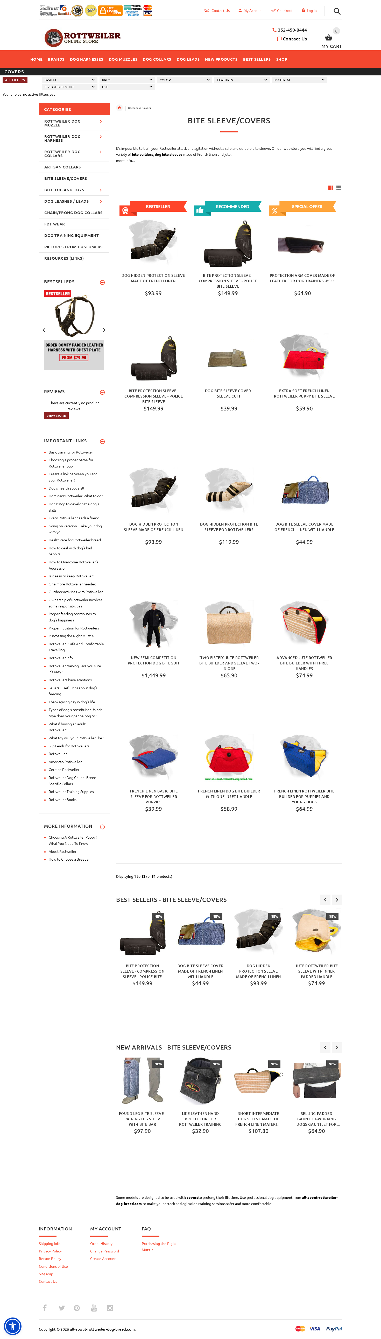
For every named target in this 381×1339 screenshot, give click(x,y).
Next (104, 329)
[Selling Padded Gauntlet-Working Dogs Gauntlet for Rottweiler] (316, 1080)
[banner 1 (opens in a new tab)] (74, 329)
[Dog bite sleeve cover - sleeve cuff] (229, 358)
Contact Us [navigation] (220, 10)
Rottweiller (58, 753)
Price (106, 80)
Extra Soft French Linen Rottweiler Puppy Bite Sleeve (304, 393)
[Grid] (330, 188)
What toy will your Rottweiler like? (76, 737)
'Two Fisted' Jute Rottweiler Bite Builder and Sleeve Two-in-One (229, 662)
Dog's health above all (66, 488)
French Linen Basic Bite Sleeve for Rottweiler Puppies (154, 796)
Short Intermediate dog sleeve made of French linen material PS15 (258, 1118)
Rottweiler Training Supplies (71, 791)
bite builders (142, 154)
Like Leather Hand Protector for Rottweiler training (200, 1118)
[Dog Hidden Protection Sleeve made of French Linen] (154, 491)
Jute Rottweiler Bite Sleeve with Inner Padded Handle (316, 971)
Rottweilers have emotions (70, 679)
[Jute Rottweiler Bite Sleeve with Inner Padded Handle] (316, 933)
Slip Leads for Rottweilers (69, 745)
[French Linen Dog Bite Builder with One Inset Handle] (229, 758)
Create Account (103, 1258)
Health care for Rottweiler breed (75, 539)
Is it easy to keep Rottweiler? (71, 575)
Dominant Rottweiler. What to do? (76, 495)
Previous (44, 329)
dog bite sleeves (168, 154)
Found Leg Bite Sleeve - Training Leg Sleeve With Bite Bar (142, 1118)
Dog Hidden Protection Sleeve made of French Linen (153, 278)
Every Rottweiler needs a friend (74, 517)
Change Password (104, 1251)
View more (56, 415)
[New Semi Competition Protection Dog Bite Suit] (154, 625)
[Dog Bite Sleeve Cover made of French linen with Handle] (304, 491)
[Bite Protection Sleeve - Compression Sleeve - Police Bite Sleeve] (154, 358)
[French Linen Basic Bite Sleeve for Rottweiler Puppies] (154, 758)
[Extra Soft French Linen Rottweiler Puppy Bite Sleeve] (304, 358)
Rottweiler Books (62, 799)
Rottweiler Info (61, 657)
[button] (336, 11)
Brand (50, 80)
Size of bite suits (60, 87)
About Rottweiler (62, 851)
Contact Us (295, 38)
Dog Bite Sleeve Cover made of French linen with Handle (304, 527)
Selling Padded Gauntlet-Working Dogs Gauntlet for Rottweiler (316, 1118)
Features (225, 80)
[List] (338, 188)
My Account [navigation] (253, 10)
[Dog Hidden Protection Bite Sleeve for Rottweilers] (229, 491)
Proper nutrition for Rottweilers (74, 627)
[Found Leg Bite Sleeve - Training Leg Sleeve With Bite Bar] (142, 1080)
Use (105, 87)
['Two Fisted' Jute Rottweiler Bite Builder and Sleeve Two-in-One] (229, 625)
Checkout (285, 10)
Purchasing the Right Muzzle (71, 635)
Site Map (46, 1273)
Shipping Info (49, 1243)
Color (165, 80)
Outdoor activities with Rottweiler (76, 591)
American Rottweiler (65, 761)
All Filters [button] (15, 80)
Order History (101, 1243)
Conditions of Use (53, 1266)
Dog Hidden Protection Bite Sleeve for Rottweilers (229, 527)
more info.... (125, 160)
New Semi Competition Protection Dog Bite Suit (154, 660)
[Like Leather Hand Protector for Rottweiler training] (200, 1080)
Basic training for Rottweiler (71, 452)
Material (282, 80)
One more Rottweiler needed (72, 583)
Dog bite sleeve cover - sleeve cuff (229, 393)
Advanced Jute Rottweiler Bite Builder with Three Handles (304, 662)
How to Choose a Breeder (69, 859)
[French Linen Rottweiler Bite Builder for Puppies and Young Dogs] (304, 758)
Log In (312, 10)
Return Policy (50, 1258)
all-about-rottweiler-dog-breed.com (102, 1329)
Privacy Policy (50, 1251)
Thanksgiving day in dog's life (72, 701)
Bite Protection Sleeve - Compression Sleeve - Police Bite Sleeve (228, 280)
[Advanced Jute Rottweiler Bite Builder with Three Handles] (304, 625)
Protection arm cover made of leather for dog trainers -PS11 (302, 278)
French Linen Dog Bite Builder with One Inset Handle (229, 794)
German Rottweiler (64, 769)
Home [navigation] (119, 107)
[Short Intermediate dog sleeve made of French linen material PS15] (258, 1080)
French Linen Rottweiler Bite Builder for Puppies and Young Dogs (304, 796)
